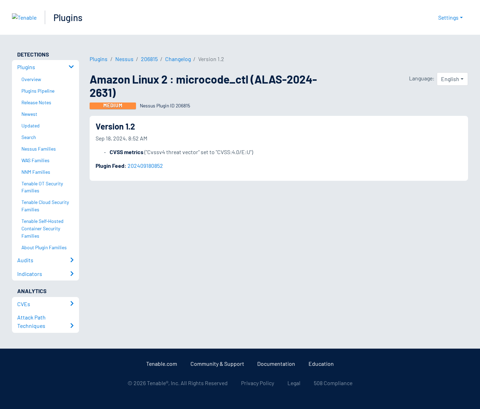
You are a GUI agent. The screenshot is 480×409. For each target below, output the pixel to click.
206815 (149, 58)
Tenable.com (161, 363)
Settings (448, 17)
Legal (293, 383)
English (450, 78)
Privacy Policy (257, 383)
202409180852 (145, 165)
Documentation (276, 363)
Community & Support (217, 363)
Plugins (68, 17)
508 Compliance (333, 383)
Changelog (178, 58)
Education (321, 363)
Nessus (124, 58)
